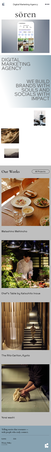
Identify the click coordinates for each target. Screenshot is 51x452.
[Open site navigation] (47, 4)
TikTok (14, 438)
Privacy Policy (6, 443)
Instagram (3, 438)
